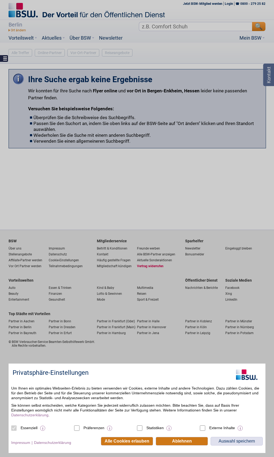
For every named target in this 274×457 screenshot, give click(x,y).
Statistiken (155, 428)
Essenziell (29, 428)
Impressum (20, 442)
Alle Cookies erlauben (127, 441)
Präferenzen (93, 428)
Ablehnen (182, 441)
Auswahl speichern (237, 441)
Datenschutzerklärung (29, 415)
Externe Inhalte (222, 428)
